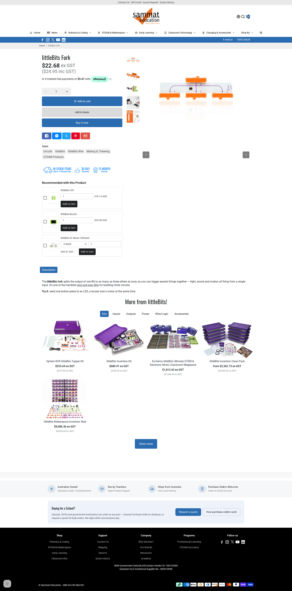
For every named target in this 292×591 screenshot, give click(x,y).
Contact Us (123, 2)
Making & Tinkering (98, 151)
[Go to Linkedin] (64, 39)
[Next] (246, 154)
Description (48, 269)
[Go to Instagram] (48, 39)
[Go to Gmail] (85, 136)
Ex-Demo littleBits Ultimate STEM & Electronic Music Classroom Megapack (173, 363)
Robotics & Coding (59, 541)
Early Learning (59, 553)
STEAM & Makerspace (59, 547)
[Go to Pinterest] (75, 136)
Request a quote (188, 512)
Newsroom (146, 553)
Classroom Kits (59, 558)
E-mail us (228, 39)
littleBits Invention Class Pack (227, 361)
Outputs (131, 313)
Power (145, 313)
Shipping (102, 547)
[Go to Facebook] (42, 39)
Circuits (47, 151)
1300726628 (243, 39)
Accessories (181, 313)
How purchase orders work (221, 512)
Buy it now (82, 122)
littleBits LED (67, 190)
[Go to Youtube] (58, 39)
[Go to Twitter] (53, 39)
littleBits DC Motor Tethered (75, 238)
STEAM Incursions (189, 547)
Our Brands (146, 547)
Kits (104, 313)
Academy (146, 558)
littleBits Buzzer (69, 214)
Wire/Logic (161, 313)
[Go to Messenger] (57, 136)
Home (42, 46)
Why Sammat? (146, 541)
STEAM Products (53, 157)
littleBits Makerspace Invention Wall (65, 421)
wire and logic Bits (88, 285)
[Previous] (146, 154)
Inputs (116, 313)
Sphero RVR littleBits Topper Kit (65, 361)
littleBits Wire (75, 151)
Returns (103, 553)
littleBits (60, 151)
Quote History (167, 2)
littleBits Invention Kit (119, 361)
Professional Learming (189, 541)
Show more (146, 443)
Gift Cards (136, 2)
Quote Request (150, 2)
